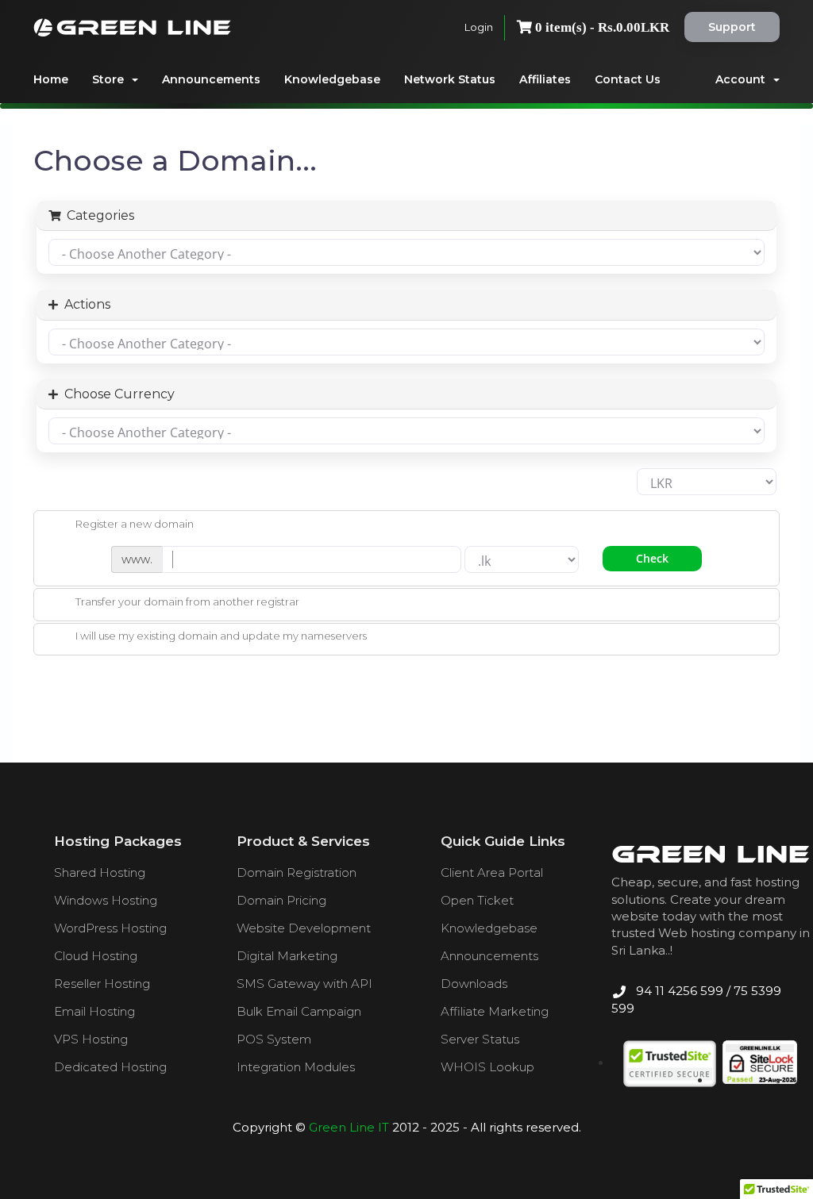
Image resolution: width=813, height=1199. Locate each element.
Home (50, 79)
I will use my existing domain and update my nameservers (221, 636)
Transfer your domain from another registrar (187, 601)
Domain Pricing (281, 900)
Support (732, 27)
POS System (274, 1039)
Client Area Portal (492, 872)
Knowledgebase (332, 79)
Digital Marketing (287, 955)
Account (743, 79)
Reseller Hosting (102, 983)
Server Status (480, 1039)
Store (111, 79)
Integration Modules (296, 1066)
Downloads (474, 983)
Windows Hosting (105, 900)
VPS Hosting (91, 1039)
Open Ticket (477, 900)
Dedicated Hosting (110, 1066)
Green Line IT (349, 1127)
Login (478, 27)
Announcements (211, 79)
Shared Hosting (99, 872)
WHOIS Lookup (487, 1066)
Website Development (304, 928)
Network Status (449, 79)
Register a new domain (134, 523)
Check (652, 558)
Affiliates (545, 79)
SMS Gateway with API (304, 983)
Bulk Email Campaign (299, 1011)
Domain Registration (296, 872)
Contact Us (628, 79)
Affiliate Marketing (495, 1011)
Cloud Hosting (95, 955)
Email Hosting (94, 1011)
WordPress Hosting (110, 928)
